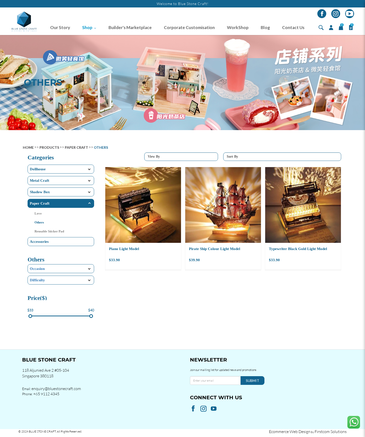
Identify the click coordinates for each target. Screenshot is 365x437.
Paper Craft (76, 147)
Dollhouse (38, 169)
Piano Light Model (124, 249)
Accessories (39, 242)
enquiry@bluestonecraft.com (56, 388)
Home (28, 147)
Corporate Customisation (189, 27)
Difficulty (37, 280)
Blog (265, 27)
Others (101, 147)
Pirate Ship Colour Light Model (214, 249)
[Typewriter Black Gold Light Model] (303, 205)
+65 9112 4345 (46, 393)
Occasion (37, 269)
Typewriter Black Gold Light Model (298, 249)
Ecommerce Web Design (289, 431)
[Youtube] (349, 13)
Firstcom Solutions (331, 431)
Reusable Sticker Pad (49, 231)
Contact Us (293, 27)
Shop (87, 27)
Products (49, 147)
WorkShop (238, 27)
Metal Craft (39, 180)
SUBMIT (252, 380)
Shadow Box (40, 192)
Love (38, 213)
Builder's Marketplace (130, 27)
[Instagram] (335, 13)
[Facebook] (321, 13)
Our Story (60, 27)
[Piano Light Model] (143, 205)
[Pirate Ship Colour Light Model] (223, 205)
